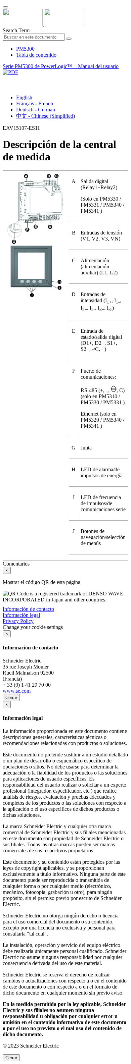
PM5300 (25, 49)
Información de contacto (28, 609)
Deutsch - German (35, 109)
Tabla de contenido (36, 55)
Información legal (21, 615)
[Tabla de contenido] (5, 80)
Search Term (16, 30)
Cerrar (11, 697)
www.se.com (17, 691)
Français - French (34, 103)
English (24, 97)
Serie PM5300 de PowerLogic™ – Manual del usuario (61, 66)
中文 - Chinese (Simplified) (45, 116)
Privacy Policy (18, 621)
